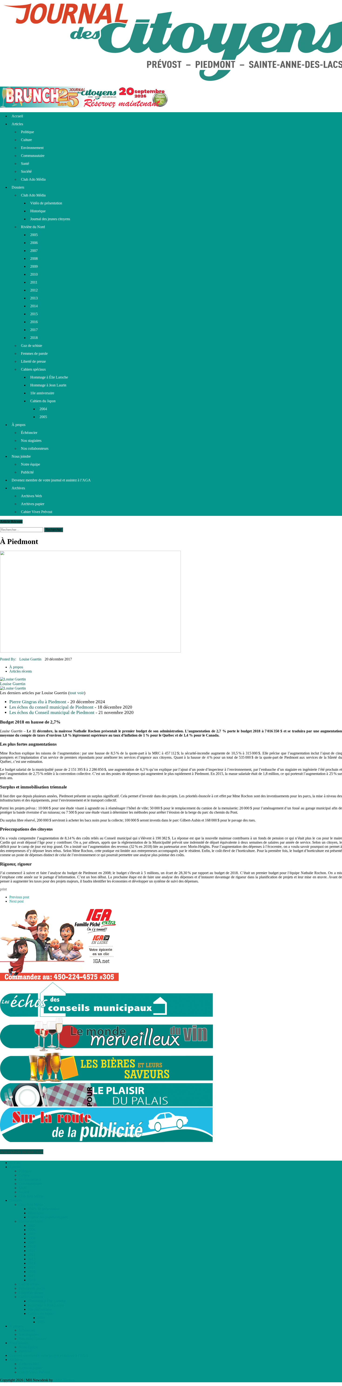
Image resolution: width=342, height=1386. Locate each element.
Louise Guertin (30, 659)
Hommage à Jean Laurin (48, 385)
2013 (34, 298)
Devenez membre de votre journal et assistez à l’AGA (51, 480)
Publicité (27, 472)
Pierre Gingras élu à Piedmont (37, 701)
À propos (18, 425)
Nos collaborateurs (34, 448)
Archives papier (32, 504)
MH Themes (65, 1380)
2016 (34, 322)
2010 (34, 274)
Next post (16, 901)
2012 (34, 290)
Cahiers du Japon (43, 401)
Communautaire (32, 156)
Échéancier (29, 433)
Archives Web (31, 496)
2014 (34, 306)
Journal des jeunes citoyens (50, 219)
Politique (27, 132)
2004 (43, 409)
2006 (34, 243)
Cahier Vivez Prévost (36, 512)
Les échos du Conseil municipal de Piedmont (51, 712)
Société (26, 171)
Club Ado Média (33, 179)
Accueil (17, 116)
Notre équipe (30, 464)
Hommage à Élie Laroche (49, 377)
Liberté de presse (33, 361)
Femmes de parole (34, 353)
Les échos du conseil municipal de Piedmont (51, 707)
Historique (38, 211)
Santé (25, 164)
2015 (34, 314)
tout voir (77, 692)
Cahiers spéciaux (33, 369)
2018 (34, 338)
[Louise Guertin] (13, 679)
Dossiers (18, 187)
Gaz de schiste (31, 346)
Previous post (19, 897)
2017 (34, 330)
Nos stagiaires (31, 441)
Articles (17, 124)
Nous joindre (21, 456)
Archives (18, 488)
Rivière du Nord (33, 227)
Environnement (32, 148)
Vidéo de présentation (46, 203)
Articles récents (20, 671)
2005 (34, 235)
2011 (33, 282)
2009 (34, 266)
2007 (34, 251)
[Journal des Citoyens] (171, 43)
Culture (26, 140)
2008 (34, 258)
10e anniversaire (42, 393)
